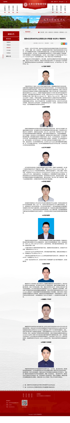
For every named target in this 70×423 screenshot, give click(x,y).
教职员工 (9, 8)
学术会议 (26, 395)
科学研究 (56, 8)
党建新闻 (8, 42)
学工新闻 (8, 50)
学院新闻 (8, 44)
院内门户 (56, 1)
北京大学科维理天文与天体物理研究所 (44, 395)
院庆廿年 (23, 395)
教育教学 (52, 8)
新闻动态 (8, 39)
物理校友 (61, 8)
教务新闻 (8, 47)
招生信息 (31, 395)
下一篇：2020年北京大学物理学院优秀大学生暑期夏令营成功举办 (39, 387)
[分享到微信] (62, 44)
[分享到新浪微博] (64, 44)
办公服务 (65, 8)
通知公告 (8, 56)
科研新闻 (8, 53)
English (61, 1)
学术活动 (17, 8)
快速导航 (5, 1)
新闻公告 (13, 8)
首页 (52, 1)
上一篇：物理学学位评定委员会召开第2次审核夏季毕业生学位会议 (39, 385)
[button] (66, 1)
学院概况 (5, 8)
